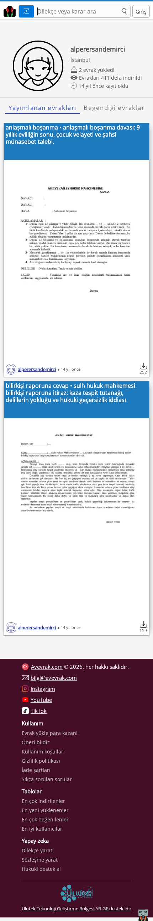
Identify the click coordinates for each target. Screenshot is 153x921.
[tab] (42, 107)
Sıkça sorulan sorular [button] (47, 779)
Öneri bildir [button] (35, 742)
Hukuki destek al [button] (41, 869)
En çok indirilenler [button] (43, 801)
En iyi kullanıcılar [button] (42, 828)
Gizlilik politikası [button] (41, 760)
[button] (124, 11)
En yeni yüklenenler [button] (45, 810)
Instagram (43, 688)
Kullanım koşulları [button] (43, 751)
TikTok (39, 710)
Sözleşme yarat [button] (40, 859)
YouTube (41, 699)
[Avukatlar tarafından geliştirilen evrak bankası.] (8, 10)
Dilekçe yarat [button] (37, 850)
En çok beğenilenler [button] (45, 819)
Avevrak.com (47, 666)
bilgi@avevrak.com (54, 677)
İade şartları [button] (36, 770)
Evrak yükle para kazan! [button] (50, 733)
